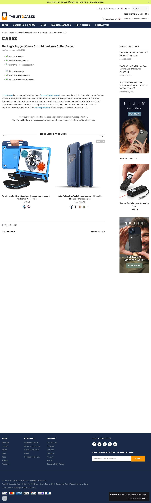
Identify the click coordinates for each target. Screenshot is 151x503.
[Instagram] (105, 444)
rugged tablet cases (50, 95)
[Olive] (84, 206)
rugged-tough (11, 225)
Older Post (9, 231)
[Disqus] (75, 330)
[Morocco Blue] (71, 206)
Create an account (141, 18)
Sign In (127, 18)
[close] (148, 2)
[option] (26, 174)
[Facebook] (94, 444)
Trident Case (7, 95)
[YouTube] (115, 444)
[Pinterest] (110, 444)
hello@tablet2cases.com (25, 487)
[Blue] (24, 206)
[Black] (75, 206)
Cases (11, 32)
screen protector (42, 107)
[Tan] (79, 206)
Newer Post (97, 231)
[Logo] (18, 16)
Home (4, 32)
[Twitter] (99, 444)
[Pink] (28, 206)
